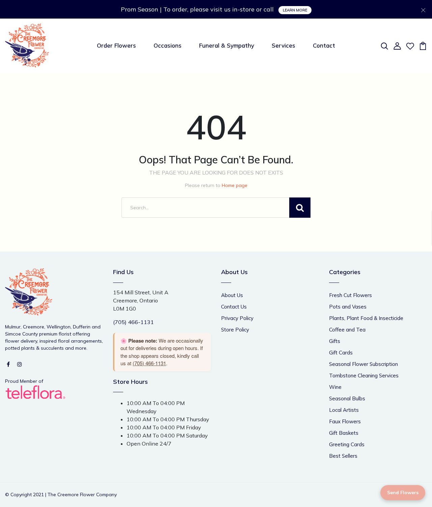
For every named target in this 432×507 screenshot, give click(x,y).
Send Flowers (402, 492)
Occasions (168, 45)
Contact (324, 45)
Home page (234, 185)
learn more (295, 10)
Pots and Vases (348, 306)
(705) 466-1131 (133, 322)
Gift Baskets (343, 433)
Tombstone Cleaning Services (364, 375)
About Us (232, 295)
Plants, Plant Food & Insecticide (366, 318)
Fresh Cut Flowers (350, 295)
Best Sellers (343, 456)
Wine (335, 387)
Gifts (334, 341)
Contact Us (234, 306)
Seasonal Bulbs (347, 398)
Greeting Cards (346, 444)
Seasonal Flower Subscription (363, 364)
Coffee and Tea (347, 329)
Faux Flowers (345, 421)
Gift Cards (341, 352)
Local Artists (344, 410)
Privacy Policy (237, 318)
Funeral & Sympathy (226, 45)
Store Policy (235, 329)
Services (283, 45)
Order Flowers (116, 45)
